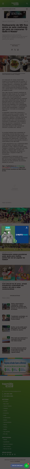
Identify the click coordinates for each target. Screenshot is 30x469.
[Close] (28, 226)
